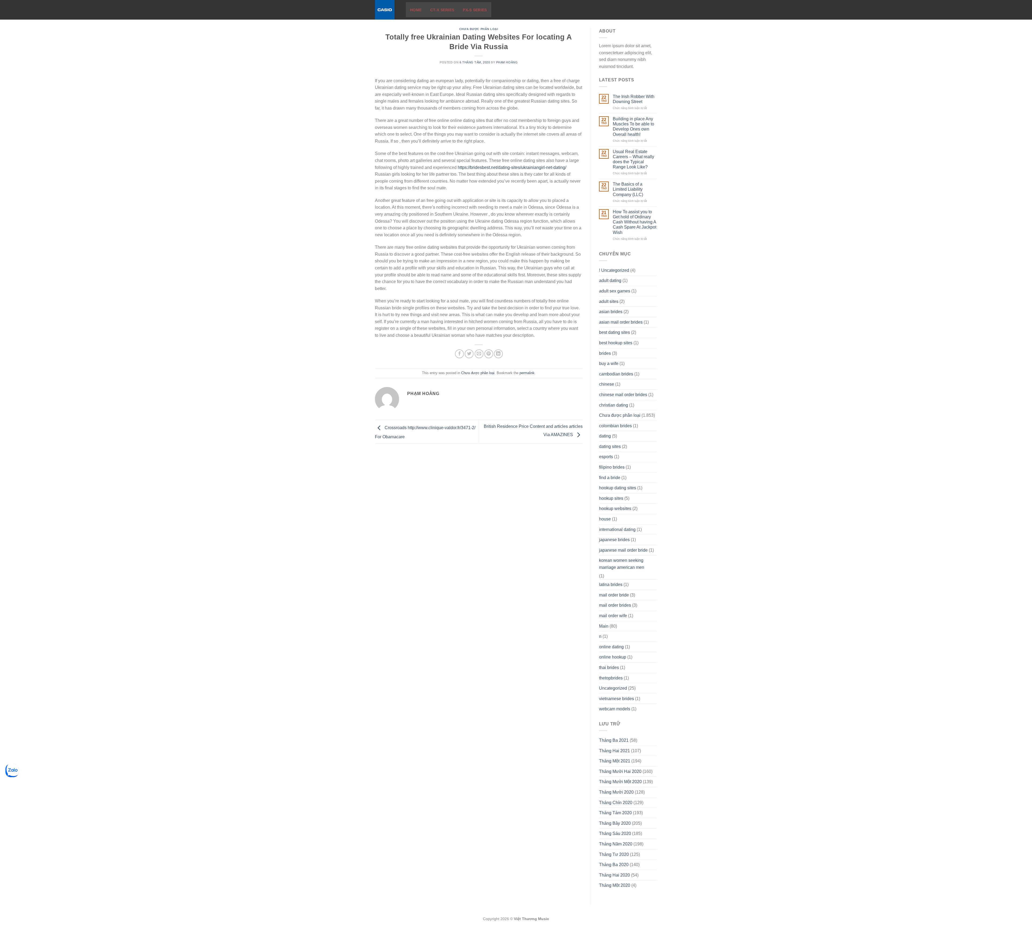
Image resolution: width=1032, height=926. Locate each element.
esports (606, 456)
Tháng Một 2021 (614, 761)
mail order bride (614, 595)
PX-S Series (475, 10)
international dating (617, 529)
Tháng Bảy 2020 (615, 823)
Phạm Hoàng (507, 62)
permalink (527, 373)
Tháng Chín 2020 (615, 802)
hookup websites (615, 508)
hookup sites (611, 498)
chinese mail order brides (623, 394)
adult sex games (614, 291)
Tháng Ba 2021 (614, 740)
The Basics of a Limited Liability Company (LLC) (628, 189)
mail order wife (613, 615)
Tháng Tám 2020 (615, 813)
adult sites (608, 301)
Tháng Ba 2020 (614, 864)
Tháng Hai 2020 (614, 875)
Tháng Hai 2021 (614, 750)
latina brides (610, 584)
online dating (611, 647)
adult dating (610, 280)
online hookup (612, 657)
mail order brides (615, 605)
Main (603, 626)
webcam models (614, 709)
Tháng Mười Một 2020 (620, 781)
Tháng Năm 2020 (615, 844)
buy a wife (608, 363)
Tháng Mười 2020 (616, 792)
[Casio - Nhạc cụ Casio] (386, 10)
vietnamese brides (616, 698)
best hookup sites (615, 343)
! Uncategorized (614, 270)
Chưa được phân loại (478, 29)
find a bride (609, 477)
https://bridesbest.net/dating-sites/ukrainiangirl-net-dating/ (512, 167)
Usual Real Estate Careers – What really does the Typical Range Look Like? (633, 159)
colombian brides (615, 426)
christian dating (613, 405)
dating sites (610, 446)
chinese (606, 384)
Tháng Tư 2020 (614, 854)
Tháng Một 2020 (614, 885)
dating (605, 436)
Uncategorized (613, 688)
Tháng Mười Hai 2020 (620, 771)
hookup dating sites (617, 488)
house (605, 519)
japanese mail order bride (623, 550)
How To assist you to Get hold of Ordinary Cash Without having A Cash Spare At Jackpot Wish (634, 222)
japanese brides (614, 539)
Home (416, 10)
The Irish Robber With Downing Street (633, 99)
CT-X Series (442, 10)
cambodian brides (616, 374)
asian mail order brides (621, 322)
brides (605, 353)
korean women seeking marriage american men (621, 564)
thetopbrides (611, 678)
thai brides (609, 667)
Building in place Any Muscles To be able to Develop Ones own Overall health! (633, 127)
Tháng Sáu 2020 (615, 833)
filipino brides (612, 467)
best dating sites (614, 332)
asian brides (610, 311)
